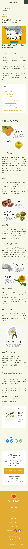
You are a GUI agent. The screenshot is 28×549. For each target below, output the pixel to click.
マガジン (4, 16)
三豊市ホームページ (13, 536)
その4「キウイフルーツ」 (12, 100)
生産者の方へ (14, 518)
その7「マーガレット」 (12, 107)
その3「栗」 (8, 98)
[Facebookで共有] (7, 441)
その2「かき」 (9, 96)
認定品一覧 (14, 511)
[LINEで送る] (16, 441)
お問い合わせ (14, 526)
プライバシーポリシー (13, 539)
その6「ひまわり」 (10, 105)
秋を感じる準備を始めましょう (12, 110)
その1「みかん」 (10, 94)
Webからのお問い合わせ (15, 471)
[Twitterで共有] (11, 441)
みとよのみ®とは (14, 507)
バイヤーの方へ (14, 522)
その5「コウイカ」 (10, 103)
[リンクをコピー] (20, 441)
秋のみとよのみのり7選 (10, 92)
